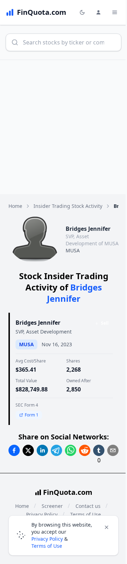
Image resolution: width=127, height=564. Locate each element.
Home (15, 206)
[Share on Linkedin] (42, 450)
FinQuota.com (67, 492)
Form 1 (31, 415)
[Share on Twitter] (28, 450)
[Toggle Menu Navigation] (114, 12)
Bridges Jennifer (38, 322)
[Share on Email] (113, 450)
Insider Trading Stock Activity (68, 206)
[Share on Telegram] (56, 450)
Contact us (88, 506)
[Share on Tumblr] (98, 450)
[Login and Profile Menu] (98, 12)
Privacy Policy (47, 538)
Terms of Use (46, 545)
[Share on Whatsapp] (70, 450)
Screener (52, 506)
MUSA (73, 250)
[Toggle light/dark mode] (82, 12)
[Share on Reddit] (84, 450)
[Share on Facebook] (14, 450)
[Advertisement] (63, 127)
